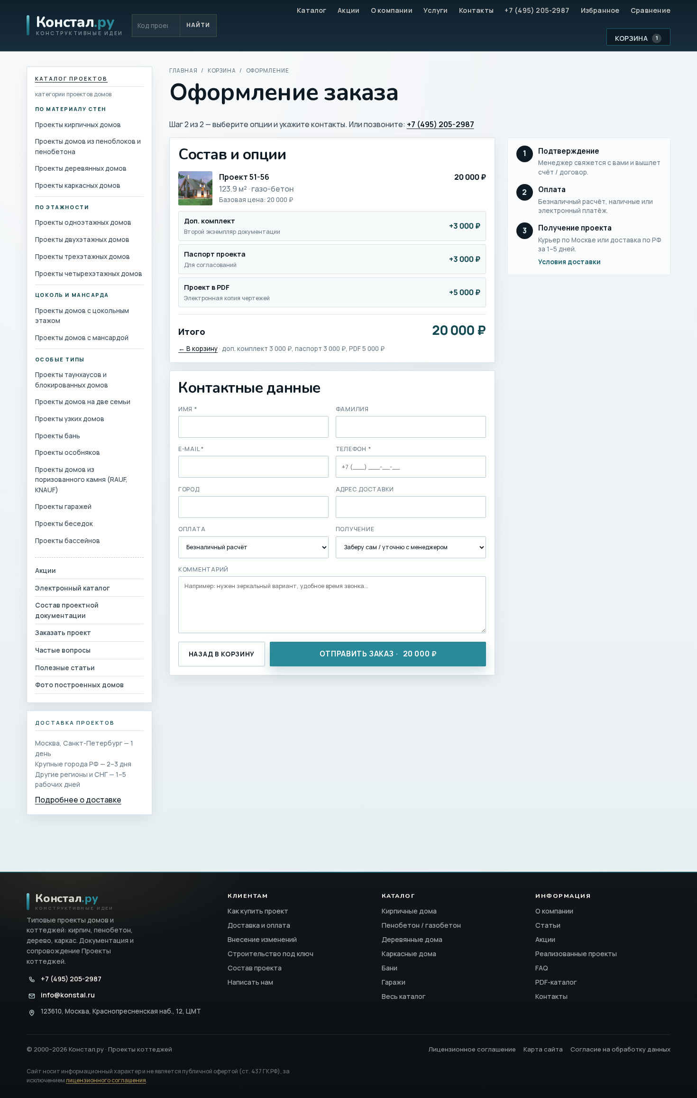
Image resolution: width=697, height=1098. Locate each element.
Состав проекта (255, 967)
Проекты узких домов (69, 418)
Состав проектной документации (67, 609)
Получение (355, 529)
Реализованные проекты (576, 953)
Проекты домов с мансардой (81, 337)
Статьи (547, 925)
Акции (348, 10)
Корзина (636, 38)
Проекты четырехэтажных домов (88, 273)
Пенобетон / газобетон (421, 925)
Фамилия (352, 409)
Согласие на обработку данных (620, 1049)
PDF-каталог (556, 982)
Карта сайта (543, 1049)
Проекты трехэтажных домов (82, 256)
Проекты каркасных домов (77, 185)
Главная (183, 70)
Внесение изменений (262, 939)
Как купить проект (258, 910)
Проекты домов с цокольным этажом (82, 315)
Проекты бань (57, 435)
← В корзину (198, 348)
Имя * (188, 409)
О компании (392, 10)
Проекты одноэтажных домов (83, 222)
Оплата (192, 529)
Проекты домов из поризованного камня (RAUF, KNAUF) (81, 479)
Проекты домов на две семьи (82, 401)
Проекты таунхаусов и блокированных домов (71, 379)
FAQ (541, 967)
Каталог (312, 10)
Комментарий (203, 569)
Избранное (600, 10)
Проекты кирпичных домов (78, 124)
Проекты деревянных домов (81, 168)
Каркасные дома (409, 953)
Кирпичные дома (409, 910)
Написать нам (250, 982)
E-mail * (191, 449)
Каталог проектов (71, 78)
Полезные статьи (65, 667)
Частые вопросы (63, 650)
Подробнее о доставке (78, 799)
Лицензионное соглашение (472, 1049)
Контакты (476, 10)
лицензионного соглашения (106, 1080)
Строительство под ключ (270, 953)
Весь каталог (404, 996)
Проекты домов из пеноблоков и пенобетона (88, 146)
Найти (198, 25)
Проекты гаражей (63, 506)
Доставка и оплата (259, 925)
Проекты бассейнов (67, 540)
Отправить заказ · (378, 654)
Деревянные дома (412, 939)
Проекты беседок (64, 523)
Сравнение (650, 10)
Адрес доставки (365, 489)
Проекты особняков (67, 452)
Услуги (435, 10)
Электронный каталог (72, 587)
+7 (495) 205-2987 (536, 10)
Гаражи (393, 982)
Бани (389, 967)
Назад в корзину (222, 653)
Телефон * (354, 449)
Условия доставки (569, 261)
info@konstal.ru (68, 994)
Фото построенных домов (79, 684)
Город (189, 489)
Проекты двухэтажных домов (82, 239)
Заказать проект (63, 632)
